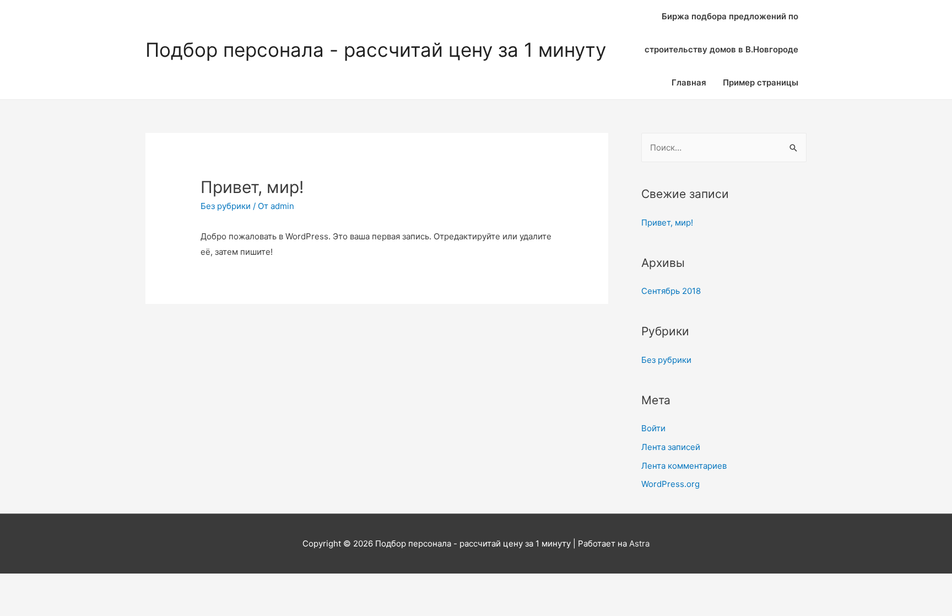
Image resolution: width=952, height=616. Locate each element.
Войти (653, 428)
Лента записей (670, 447)
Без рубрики (226, 206)
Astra (639, 543)
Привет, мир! (667, 222)
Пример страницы (760, 82)
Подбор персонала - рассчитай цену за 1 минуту (375, 49)
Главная (689, 82)
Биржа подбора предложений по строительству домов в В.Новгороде (721, 33)
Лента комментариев (684, 465)
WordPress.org (670, 484)
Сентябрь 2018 (671, 291)
